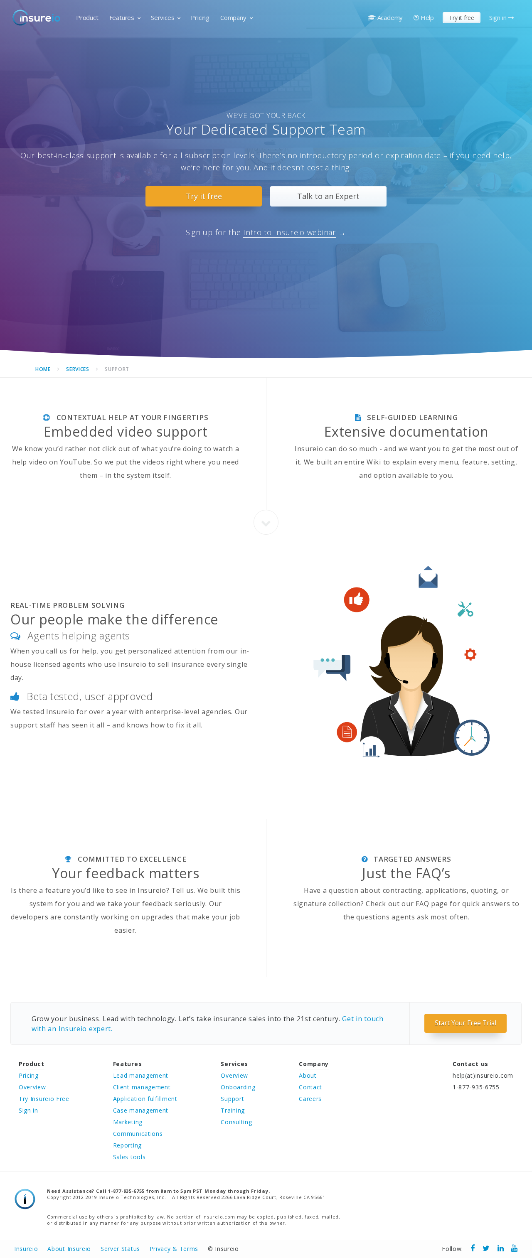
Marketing (128, 1122)
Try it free (461, 18)
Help (426, 17)
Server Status (120, 1249)
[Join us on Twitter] (486, 1249)
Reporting (127, 1145)
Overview (32, 1087)
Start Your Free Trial (465, 1022)
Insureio (26, 1249)
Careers (310, 1099)
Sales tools (129, 1157)
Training (233, 1110)
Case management (141, 1110)
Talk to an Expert (328, 196)
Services (162, 17)
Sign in (498, 17)
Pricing (200, 17)
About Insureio (69, 1249)
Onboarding (238, 1087)
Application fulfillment (145, 1099)
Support (232, 1099)
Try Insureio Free (44, 1099)
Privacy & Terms (174, 1249)
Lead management (141, 1075)
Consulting (236, 1122)
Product (87, 17)
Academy (389, 17)
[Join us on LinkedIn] (501, 1249)
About (308, 1075)
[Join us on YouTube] (514, 1249)
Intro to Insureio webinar (289, 232)
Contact (310, 1087)
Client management (142, 1087)
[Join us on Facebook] (472, 1249)
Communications (138, 1134)
